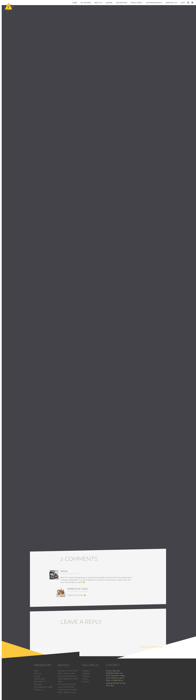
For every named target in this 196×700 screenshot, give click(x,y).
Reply (79, 573)
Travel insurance (82, 86)
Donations (38, 684)
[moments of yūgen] (8, 11)
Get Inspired (86, 3)
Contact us (38, 690)
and (85, 370)
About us (98, 3)
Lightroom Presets (154, 3)
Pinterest (85, 676)
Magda (64, 571)
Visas (103, 86)
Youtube (85, 681)
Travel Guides (136, 3)
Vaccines (95, 86)
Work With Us (171, 3)
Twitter (85, 679)
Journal (109, 3)
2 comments (112, 86)
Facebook (86, 673)
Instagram (86, 671)
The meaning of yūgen (43, 687)
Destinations (121, 3)
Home (74, 3)
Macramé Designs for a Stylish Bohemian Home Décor (68, 679)
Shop (183, 3)
